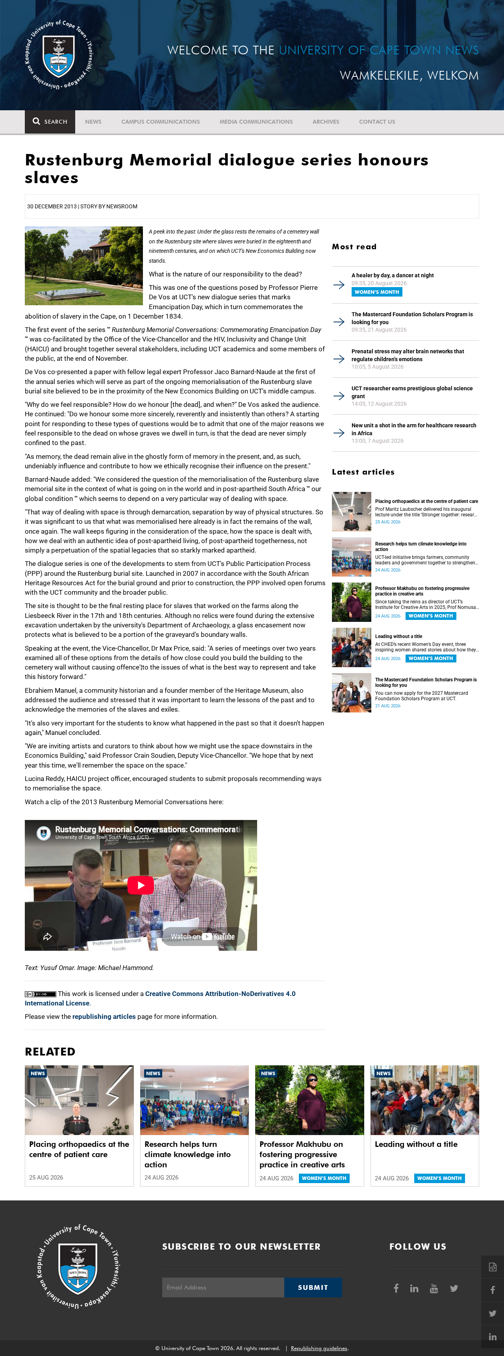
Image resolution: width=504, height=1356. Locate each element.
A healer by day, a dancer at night (393, 275)
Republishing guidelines (319, 1348)
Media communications (256, 122)
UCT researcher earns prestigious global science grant (412, 392)
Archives (326, 122)
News (93, 122)
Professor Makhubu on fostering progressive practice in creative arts (422, 591)
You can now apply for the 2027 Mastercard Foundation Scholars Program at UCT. (421, 695)
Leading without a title (398, 636)
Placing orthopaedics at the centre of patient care (426, 501)
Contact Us (377, 122)
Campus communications (160, 122)
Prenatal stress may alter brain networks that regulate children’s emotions (408, 355)
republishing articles (104, 1016)
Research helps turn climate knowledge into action (421, 546)
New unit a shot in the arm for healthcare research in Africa (414, 429)
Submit (313, 1287)
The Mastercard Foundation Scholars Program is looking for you (412, 318)
